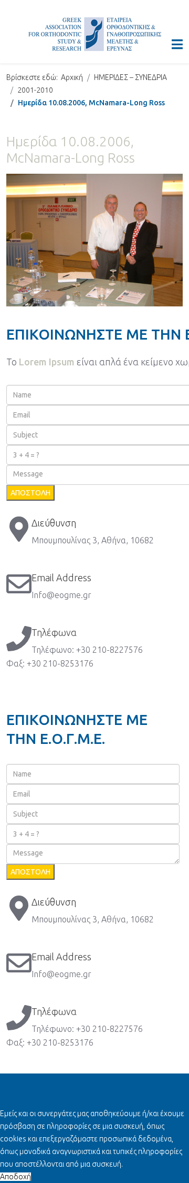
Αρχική (72, 77)
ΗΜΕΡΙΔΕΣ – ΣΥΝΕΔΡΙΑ (130, 77)
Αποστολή (30, 493)
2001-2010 (35, 90)
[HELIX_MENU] (177, 45)
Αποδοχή (15, 1176)
